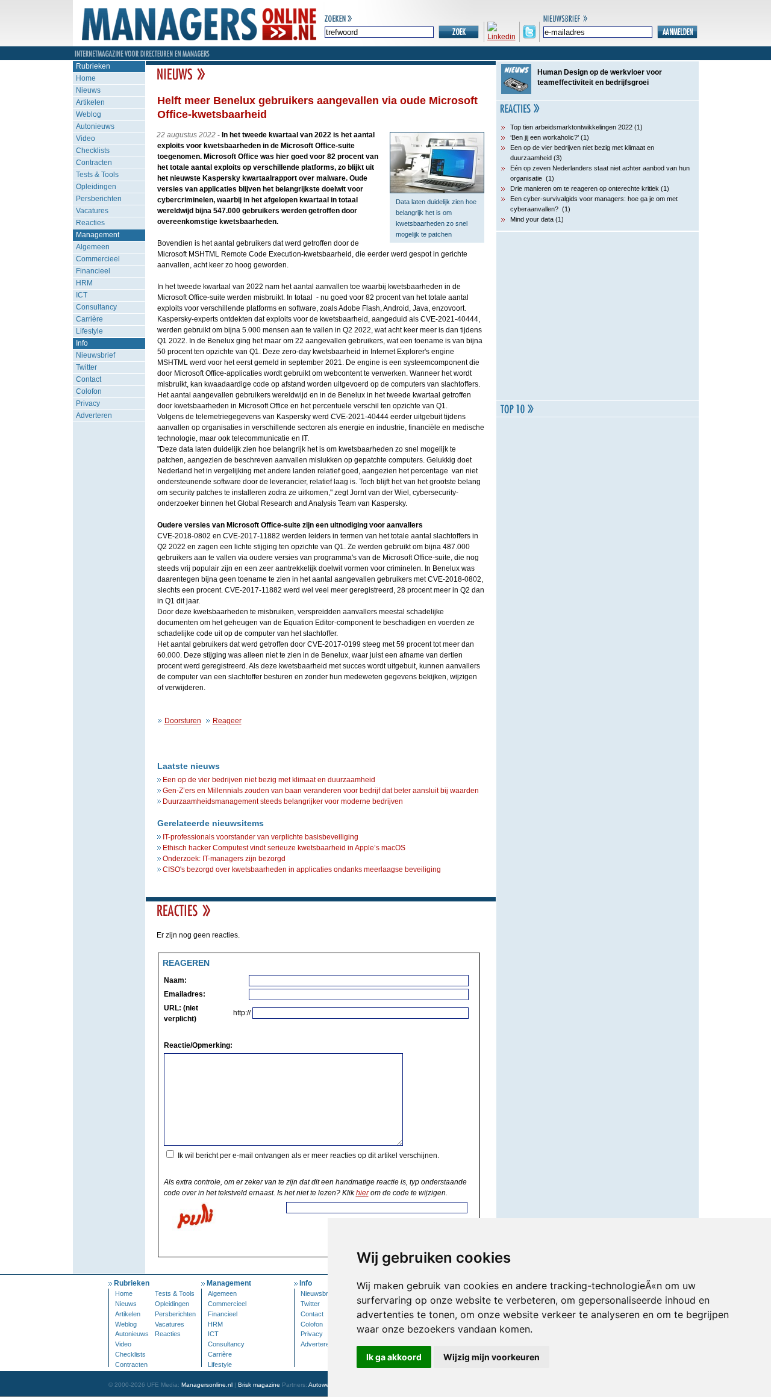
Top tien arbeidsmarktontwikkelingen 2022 (571, 127)
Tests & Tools (97, 174)
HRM (84, 283)
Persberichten (99, 198)
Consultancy (96, 307)
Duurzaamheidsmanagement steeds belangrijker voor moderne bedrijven (283, 801)
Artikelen (90, 102)
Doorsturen (182, 721)
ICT (81, 295)
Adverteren (94, 415)
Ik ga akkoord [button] (394, 1357)
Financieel (93, 271)
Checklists (93, 150)
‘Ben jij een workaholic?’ (544, 137)
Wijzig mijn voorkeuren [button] (491, 1357)
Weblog (88, 114)
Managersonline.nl (207, 1384)
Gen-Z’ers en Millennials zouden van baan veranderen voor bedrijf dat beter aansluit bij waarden (321, 790)
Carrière (89, 319)
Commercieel (98, 259)
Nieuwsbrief (95, 355)
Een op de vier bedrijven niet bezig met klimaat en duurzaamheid (269, 780)
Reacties (90, 223)
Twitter (86, 367)
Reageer (227, 721)
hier (362, 1193)
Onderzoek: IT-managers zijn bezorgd (224, 858)
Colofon (89, 391)
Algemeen (93, 247)
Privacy (88, 403)
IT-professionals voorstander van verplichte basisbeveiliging (260, 837)
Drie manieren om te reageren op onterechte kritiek (584, 188)
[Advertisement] (597, 316)
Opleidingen (96, 186)
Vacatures (92, 211)
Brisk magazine (259, 1384)
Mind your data (532, 219)
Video (85, 138)
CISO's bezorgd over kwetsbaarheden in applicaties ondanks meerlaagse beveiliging (302, 869)
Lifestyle (89, 331)
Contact (88, 379)
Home (86, 78)
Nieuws (88, 90)
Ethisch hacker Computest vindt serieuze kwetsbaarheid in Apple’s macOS (284, 848)
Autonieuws (95, 126)
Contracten (94, 162)
